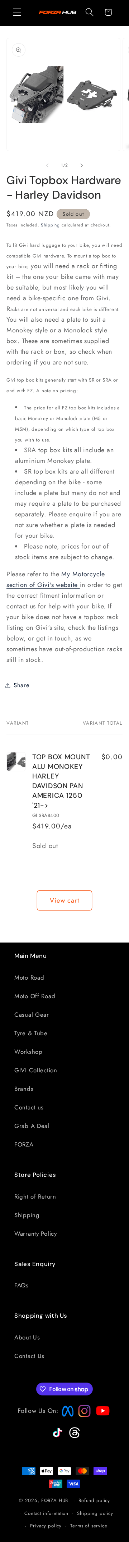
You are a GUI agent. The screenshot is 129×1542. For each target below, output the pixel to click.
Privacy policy (46, 1525)
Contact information (46, 1513)
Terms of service (88, 1525)
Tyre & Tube (31, 1033)
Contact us (29, 1107)
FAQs (21, 1285)
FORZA (24, 1144)
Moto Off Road (34, 996)
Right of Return (35, 1196)
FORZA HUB (54, 1500)
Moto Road (29, 977)
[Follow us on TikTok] (57, 1437)
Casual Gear (31, 1014)
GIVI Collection (35, 1070)
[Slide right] (82, 165)
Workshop (28, 1051)
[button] (17, 12)
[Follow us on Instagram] (82, 1415)
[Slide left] (47, 165)
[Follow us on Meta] (65, 1416)
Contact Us (29, 1356)
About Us (27, 1337)
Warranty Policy (35, 1233)
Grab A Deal (31, 1126)
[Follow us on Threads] (74, 1436)
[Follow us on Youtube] (101, 1424)
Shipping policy (95, 1513)
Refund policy (94, 1500)
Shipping (50, 225)
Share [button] (22, 685)
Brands (23, 1088)
